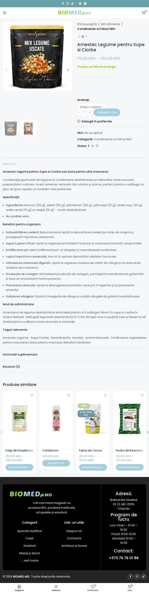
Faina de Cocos (90, 450)
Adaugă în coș (107, 112)
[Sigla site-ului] (74, 12)
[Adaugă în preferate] (32, 395)
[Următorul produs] (86, 36)
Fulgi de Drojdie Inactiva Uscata (28, 450)
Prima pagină (87, 24)
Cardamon (50, 450)
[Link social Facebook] (63, 3)
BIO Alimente (110, 24)
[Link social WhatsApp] (92, 146)
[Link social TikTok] (72, 3)
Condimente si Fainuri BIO (96, 29)
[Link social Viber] (97, 146)
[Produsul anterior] (79, 36)
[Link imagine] (31, 494)
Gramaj (82, 100)
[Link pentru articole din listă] (29, 531)
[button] (56, 463)
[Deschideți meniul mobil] (4, 12)
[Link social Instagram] (67, 3)
